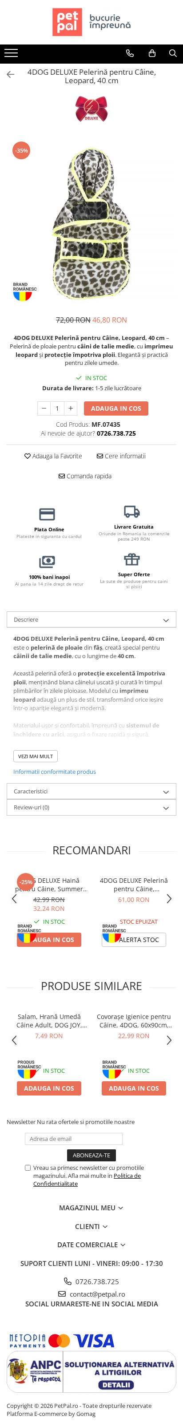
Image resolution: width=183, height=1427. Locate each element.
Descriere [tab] (26, 619)
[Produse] (12, 55)
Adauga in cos (116, 408)
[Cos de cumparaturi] (152, 53)
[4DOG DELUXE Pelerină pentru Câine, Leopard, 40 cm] (91, 223)
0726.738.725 (96, 1281)
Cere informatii (124, 456)
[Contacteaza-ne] (130, 53)
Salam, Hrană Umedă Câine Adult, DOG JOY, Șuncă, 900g (49, 1020)
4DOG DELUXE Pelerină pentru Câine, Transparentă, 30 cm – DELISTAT (134, 884)
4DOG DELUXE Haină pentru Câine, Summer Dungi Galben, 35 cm (49, 884)
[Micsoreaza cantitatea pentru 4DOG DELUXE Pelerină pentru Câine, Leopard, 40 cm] (44, 408)
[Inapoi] (6, 75)
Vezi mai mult (35, 756)
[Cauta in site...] (173, 53)
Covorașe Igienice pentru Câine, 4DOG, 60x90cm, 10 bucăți (134, 1020)
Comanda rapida (88, 476)
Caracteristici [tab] (31, 791)
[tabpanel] (91, 223)
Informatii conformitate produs (54, 772)
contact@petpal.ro (96, 1294)
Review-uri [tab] (31, 807)
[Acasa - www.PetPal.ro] (91, 22)
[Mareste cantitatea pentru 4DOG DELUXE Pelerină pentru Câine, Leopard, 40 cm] (70, 408)
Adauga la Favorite (56, 456)
